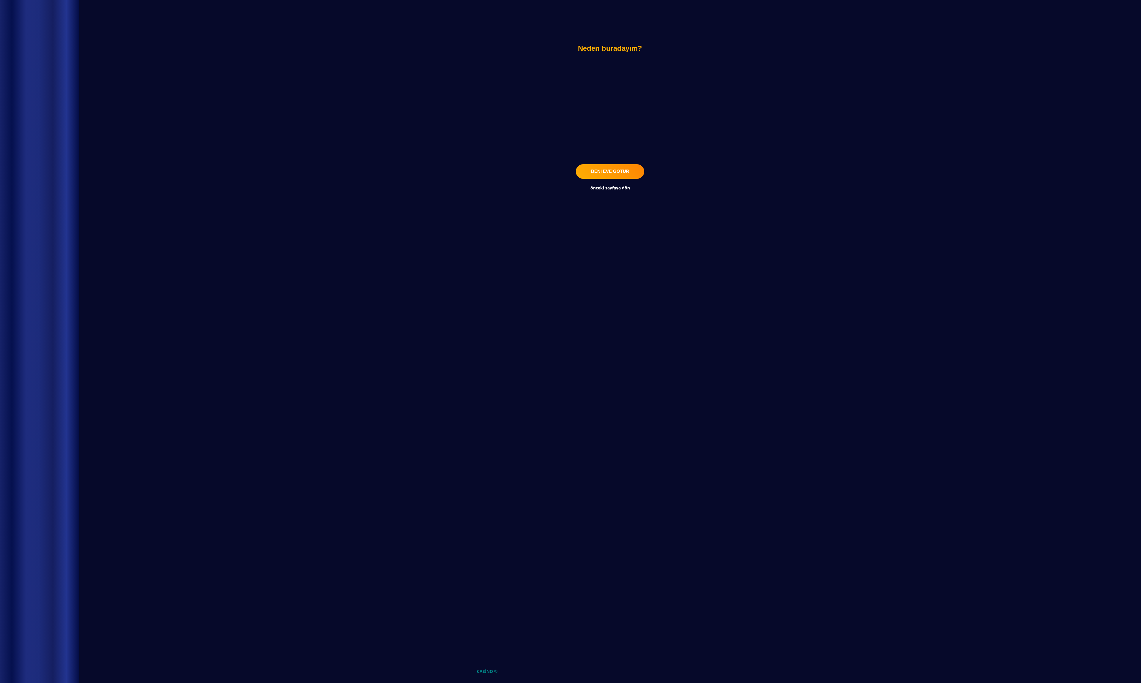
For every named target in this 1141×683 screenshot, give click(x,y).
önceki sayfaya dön (610, 188)
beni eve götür (610, 171)
